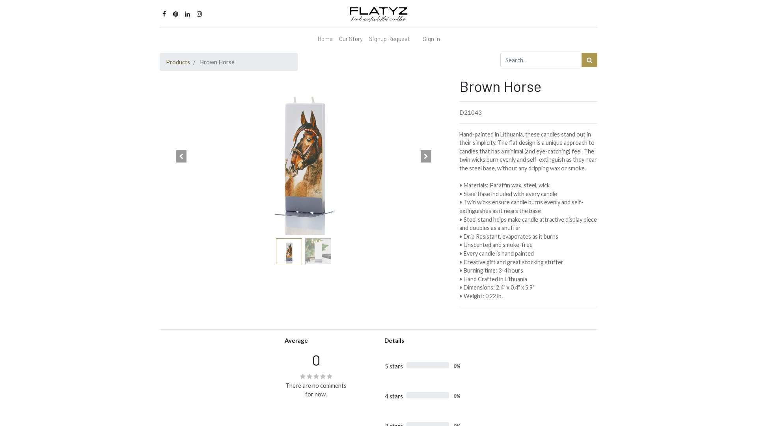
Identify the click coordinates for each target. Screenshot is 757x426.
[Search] (589, 60)
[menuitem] (325, 39)
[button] (181, 156)
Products (178, 61)
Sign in (431, 38)
